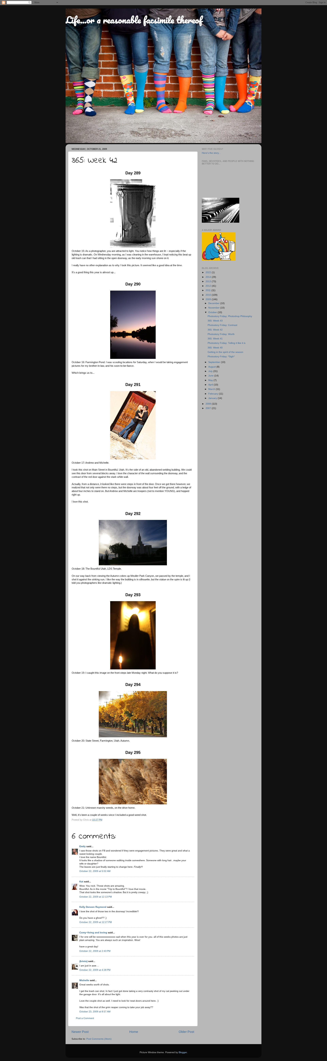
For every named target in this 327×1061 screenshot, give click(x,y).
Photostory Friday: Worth (221, 334)
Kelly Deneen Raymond (92, 907)
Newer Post (80, 1032)
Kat (81, 881)
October (213, 312)
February (213, 393)
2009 (209, 299)
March (212, 389)
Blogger (183, 1052)
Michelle (84, 980)
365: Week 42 (215, 329)
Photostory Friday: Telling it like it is (226, 343)
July (210, 371)
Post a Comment (85, 1018)
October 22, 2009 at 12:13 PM (95, 896)
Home (133, 1032)
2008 (209, 404)
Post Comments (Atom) (99, 1039)
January (213, 398)
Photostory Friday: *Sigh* (221, 356)
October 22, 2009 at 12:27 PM (95, 922)
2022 (209, 272)
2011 (208, 290)
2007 (209, 408)
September (214, 362)
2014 (209, 277)
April (211, 384)
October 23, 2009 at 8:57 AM (95, 1011)
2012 (209, 286)
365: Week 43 (215, 320)
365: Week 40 (215, 347)
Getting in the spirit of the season (225, 352)
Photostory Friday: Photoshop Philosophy (230, 316)
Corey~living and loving (93, 932)
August (212, 366)
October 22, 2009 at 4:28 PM (95, 970)
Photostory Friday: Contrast (222, 325)
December (214, 303)
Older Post (186, 1032)
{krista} (83, 961)
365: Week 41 (215, 338)
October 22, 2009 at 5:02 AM (95, 871)
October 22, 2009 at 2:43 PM (95, 951)
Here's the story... (211, 153)
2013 (209, 281)
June (211, 375)
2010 (209, 295)
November (214, 307)
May (211, 380)
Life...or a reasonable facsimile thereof (134, 19)
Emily (82, 846)
